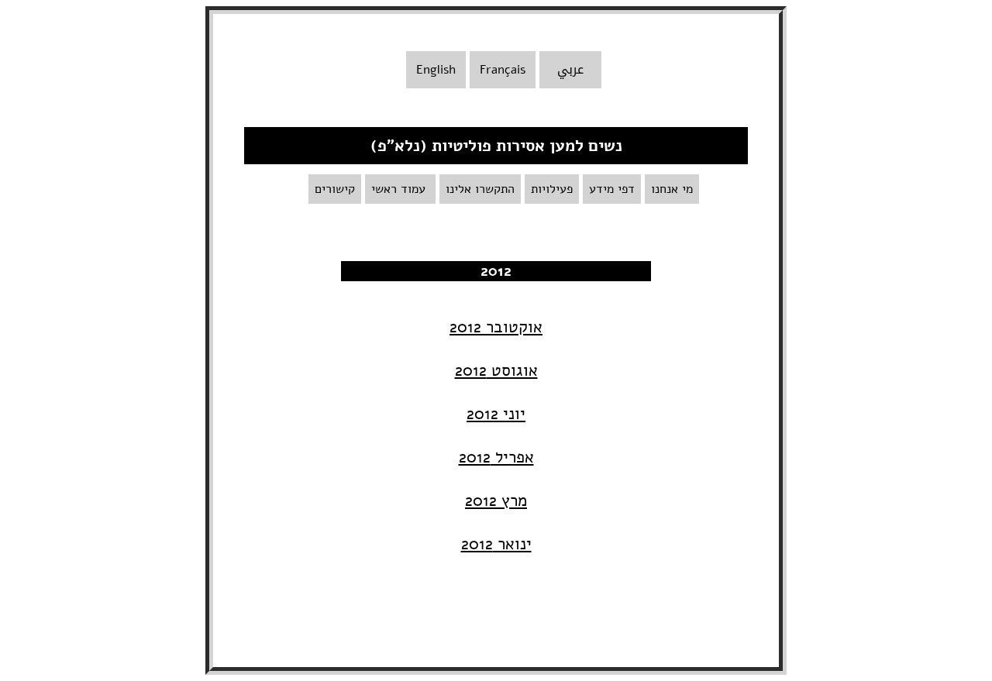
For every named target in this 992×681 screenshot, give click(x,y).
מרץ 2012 (496, 500)
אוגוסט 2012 (496, 370)
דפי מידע (612, 189)
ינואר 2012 (496, 544)
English (436, 69)
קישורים (335, 189)
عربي (570, 69)
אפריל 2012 (496, 457)
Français (502, 69)
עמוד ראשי (400, 189)
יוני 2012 (496, 414)
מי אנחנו (672, 189)
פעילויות (552, 189)
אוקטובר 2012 (496, 327)
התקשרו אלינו (480, 189)
